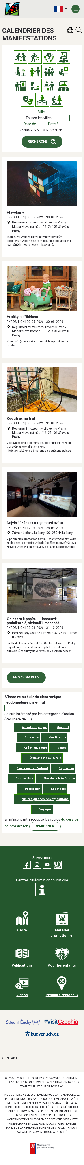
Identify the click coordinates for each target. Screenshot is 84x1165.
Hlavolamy (15, 212)
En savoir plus (26, 677)
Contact (9, 1058)
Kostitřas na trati (21, 418)
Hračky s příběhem (22, 317)
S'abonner (45, 826)
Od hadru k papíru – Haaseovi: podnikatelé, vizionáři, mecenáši (33, 621)
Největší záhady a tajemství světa (35, 523)
